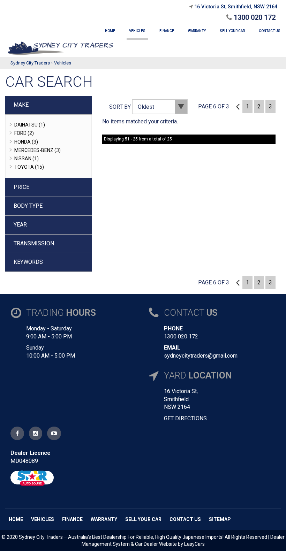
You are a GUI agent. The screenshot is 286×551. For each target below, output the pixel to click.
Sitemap (220, 519)
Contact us (185, 519)
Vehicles (62, 63)
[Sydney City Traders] (60, 48)
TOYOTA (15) (29, 167)
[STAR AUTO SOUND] (32, 477)
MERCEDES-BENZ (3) (37, 150)
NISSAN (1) (26, 158)
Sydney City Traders (30, 63)
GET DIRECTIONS (185, 418)
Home (16, 519)
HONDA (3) (26, 142)
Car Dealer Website (156, 544)
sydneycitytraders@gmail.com (201, 355)
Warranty (104, 519)
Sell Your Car (143, 519)
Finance (72, 519)
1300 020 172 (254, 17)
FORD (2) (24, 133)
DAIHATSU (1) (29, 125)
